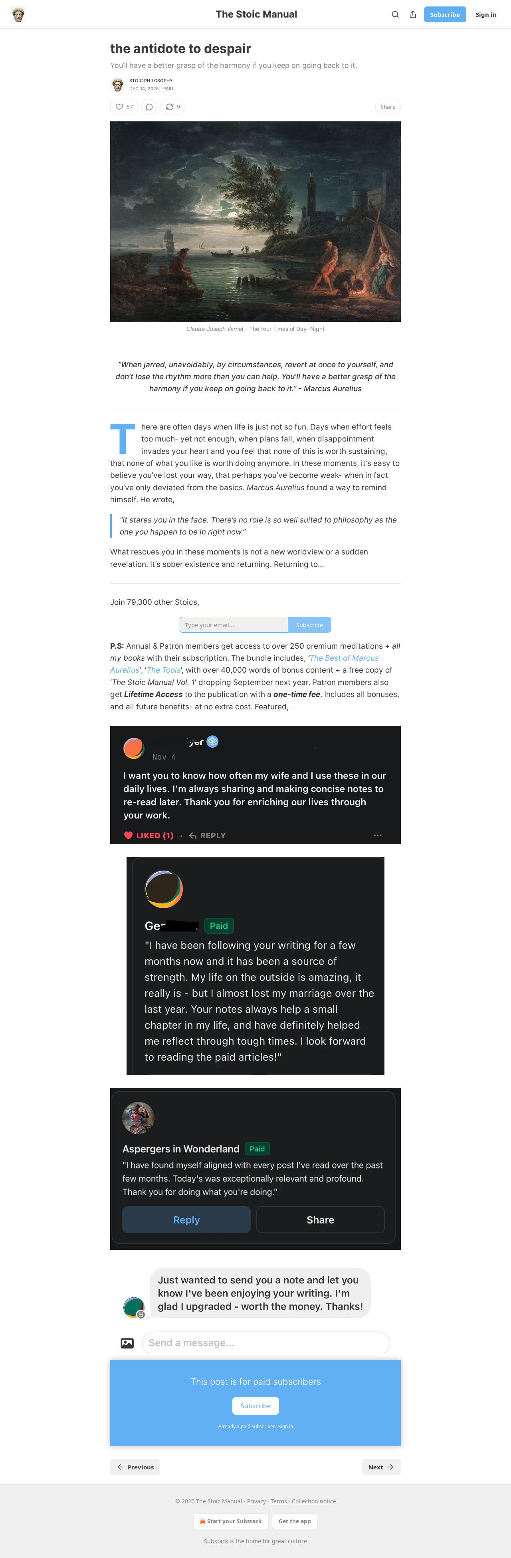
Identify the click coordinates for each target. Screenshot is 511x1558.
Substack (216, 1541)
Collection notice (314, 1501)
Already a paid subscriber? (255, 1426)
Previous (141, 1467)
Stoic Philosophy (151, 80)
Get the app (295, 1521)
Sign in (486, 14)
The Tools (164, 670)
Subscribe (445, 14)
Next (375, 1467)
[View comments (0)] (149, 107)
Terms (279, 1501)
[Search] (395, 14)
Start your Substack (234, 1521)
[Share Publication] (413, 14)
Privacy (256, 1501)
